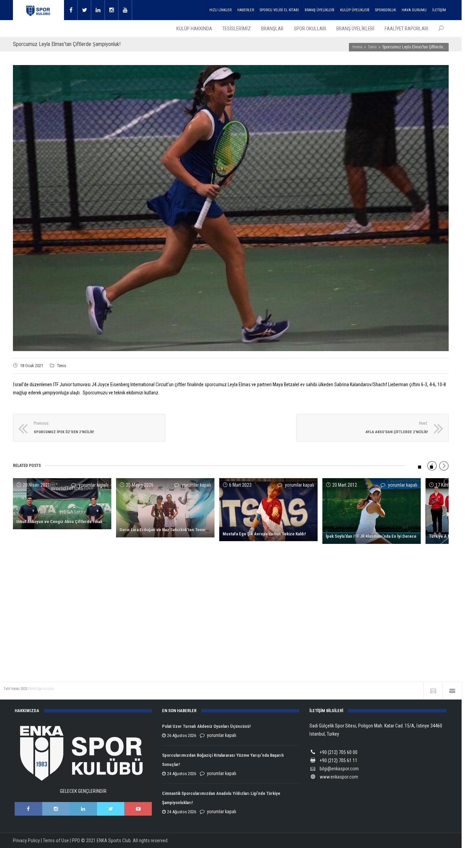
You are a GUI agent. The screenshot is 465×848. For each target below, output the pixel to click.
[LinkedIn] (83, 809)
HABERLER (245, 10)
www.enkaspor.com (339, 777)
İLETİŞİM (439, 10)
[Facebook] (71, 10)
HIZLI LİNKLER (220, 10)
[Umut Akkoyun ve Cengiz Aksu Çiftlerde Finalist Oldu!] (62, 503)
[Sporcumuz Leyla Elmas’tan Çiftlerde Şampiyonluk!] (231, 208)
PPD (76, 840)
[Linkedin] (98, 10)
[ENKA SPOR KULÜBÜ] (38, 10)
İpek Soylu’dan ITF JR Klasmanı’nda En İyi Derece (371, 536)
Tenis (61, 365)
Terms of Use (56, 840)
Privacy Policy (26, 840)
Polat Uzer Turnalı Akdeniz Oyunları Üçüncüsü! (206, 726)
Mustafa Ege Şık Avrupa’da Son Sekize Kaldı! (264, 533)
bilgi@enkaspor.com (339, 768)
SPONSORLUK (385, 10)
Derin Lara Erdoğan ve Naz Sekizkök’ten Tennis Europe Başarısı (179, 529)
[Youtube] (125, 10)
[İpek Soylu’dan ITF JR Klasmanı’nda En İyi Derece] (371, 511)
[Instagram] (111, 10)
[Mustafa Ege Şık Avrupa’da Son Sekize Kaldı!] (268, 509)
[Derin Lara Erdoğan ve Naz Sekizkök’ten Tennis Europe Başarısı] (165, 507)
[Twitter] (84, 10)
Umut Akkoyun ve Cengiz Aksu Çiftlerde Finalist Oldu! (66, 521)
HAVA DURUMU (414, 10)
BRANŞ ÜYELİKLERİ (319, 10)
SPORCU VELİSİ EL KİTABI (279, 10)
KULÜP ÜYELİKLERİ (354, 10)
